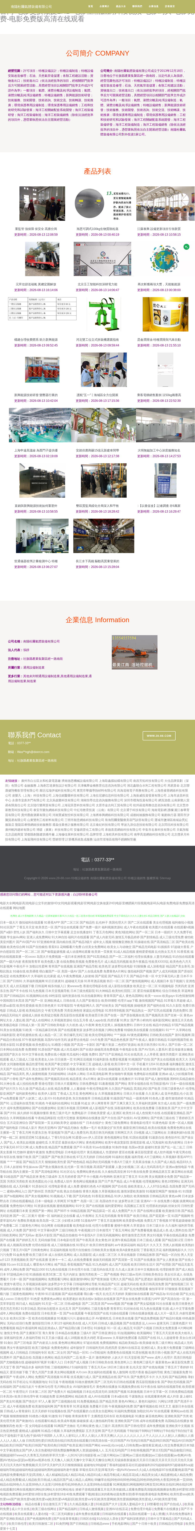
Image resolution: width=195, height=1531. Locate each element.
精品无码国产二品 (66, 1357)
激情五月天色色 (182, 1020)
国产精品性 (87, 922)
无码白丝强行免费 (19, 1323)
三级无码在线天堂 (102, 1269)
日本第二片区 (38, 1391)
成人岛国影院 (83, 1254)
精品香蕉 (76, 1079)
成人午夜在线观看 (136, 927)
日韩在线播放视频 (141, 1313)
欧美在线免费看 (144, 1108)
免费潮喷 (31, 1049)
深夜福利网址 (123, 1108)
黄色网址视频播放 (85, 1181)
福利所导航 (42, 1367)
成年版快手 (77, 1347)
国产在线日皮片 (23, 1386)
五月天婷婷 (39, 1411)
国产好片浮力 (9, 1088)
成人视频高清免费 (19, 1245)
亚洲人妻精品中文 (132, 1504)
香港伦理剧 (46, 1083)
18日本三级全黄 (118, 1367)
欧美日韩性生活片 (143, 1264)
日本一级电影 (44, 1201)
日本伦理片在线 (79, 1269)
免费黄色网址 (60, 1347)
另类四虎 (181, 986)
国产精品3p (158, 1294)
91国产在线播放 (145, 1259)
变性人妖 (19, 932)
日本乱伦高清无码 (95, 1391)
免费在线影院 (31, 1313)
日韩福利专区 (38, 1352)
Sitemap (165, 878)
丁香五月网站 (121, 1230)
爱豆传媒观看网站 (149, 990)
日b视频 (139, 1132)
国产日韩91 (14, 981)
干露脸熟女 (136, 1396)
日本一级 (16, 1279)
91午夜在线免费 (138, 1171)
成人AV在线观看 (99, 1396)
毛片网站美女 (63, 1386)
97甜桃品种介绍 (18, 1274)
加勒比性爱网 (38, 966)
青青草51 (116, 1308)
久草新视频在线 (109, 1191)
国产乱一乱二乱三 (173, 1147)
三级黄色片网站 (29, 1225)
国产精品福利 (68, 1509)
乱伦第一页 (72, 1167)
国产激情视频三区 (177, 1284)
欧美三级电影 (41, 1347)
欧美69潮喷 (109, 1000)
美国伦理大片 (118, 922)
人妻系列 (161, 1049)
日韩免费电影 (89, 1083)
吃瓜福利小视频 (77, 1054)
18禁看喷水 (154, 1504)
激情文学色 (11, 1333)
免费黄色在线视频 (119, 1352)
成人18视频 (72, 1337)
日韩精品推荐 (146, 1254)
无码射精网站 (57, 1074)
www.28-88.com (159, 735)
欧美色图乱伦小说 (41, 1181)
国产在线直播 (39, 1259)
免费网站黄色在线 (89, 1171)
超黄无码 (163, 1323)
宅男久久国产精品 (122, 1279)
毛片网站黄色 (86, 1425)
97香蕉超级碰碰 (180, 1220)
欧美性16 (129, 1113)
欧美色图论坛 (41, 1044)
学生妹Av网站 (16, 937)
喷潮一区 (44, 1215)
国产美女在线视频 (163, 1059)
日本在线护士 (95, 1122)
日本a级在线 (119, 1396)
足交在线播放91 (81, 932)
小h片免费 (97, 1039)
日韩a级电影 (72, 1303)
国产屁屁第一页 (160, 1215)
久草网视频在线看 (22, 1118)
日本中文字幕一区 (156, 1391)
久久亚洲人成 (154, 1093)
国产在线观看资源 (70, 1030)
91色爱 (35, 1299)
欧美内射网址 (174, 1142)
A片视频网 (104, 1186)
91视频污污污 (66, 1318)
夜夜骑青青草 (31, 961)
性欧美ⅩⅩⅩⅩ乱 (159, 961)
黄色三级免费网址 (117, 1122)
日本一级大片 (9, 922)
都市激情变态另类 (134, 1235)
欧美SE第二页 (52, 1274)
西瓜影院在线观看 (72, 1015)
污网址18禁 (165, 1401)
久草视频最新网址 (110, 1093)
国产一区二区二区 (28, 951)
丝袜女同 (174, 1205)
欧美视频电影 (125, 1416)
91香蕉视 (183, 951)
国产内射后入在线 (45, 1342)
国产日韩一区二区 (181, 1044)
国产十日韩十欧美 (144, 1523)
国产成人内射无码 (102, 937)
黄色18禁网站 (170, 1181)
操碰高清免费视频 (106, 1049)
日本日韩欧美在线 (101, 1362)
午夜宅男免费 (54, 1010)
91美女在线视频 (11, 1030)
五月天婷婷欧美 (131, 1069)
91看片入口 (55, 1362)
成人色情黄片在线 (148, 1113)
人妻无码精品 (162, 956)
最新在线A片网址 (73, 1142)
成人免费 (73, 1186)
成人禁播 (158, 1514)
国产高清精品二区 (163, 942)
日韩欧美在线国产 (162, 1035)
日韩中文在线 (143, 1025)
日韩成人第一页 (29, 1025)
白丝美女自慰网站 (101, 1411)
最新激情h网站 (80, 1279)
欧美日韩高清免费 (152, 1284)
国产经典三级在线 (163, 1118)
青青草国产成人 (114, 995)
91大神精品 (103, 990)
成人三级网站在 (156, 1132)
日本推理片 (103, 1230)
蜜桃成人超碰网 (29, 1430)
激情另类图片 (169, 1054)
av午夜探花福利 (125, 1245)
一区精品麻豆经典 (45, 1030)
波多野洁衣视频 (93, 1030)
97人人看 (44, 1401)
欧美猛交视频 (50, 1015)
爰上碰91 (186, 1396)
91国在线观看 (138, 1137)
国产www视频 (110, 1303)
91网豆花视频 (83, 1059)
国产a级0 (6, 932)
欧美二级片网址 (163, 1342)
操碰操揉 (83, 1421)
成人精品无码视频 (116, 961)
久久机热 (72, 1025)
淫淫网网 (82, 1108)
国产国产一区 (34, 1000)
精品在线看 (33, 1504)
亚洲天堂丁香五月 (125, 1176)
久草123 (56, 1323)
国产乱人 (10, 1142)
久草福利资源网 (146, 1103)
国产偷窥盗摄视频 (53, 951)
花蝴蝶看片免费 (70, 947)
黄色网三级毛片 (144, 1362)
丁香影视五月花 (151, 1250)
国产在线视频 (95, 1205)
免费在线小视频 (55, 1054)
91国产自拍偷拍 (37, 947)
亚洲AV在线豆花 (129, 1347)
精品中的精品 (162, 1025)
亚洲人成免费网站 (38, 937)
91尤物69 (19, 1152)
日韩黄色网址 (40, 1250)
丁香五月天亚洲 (163, 1333)
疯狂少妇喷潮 (89, 1289)
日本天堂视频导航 (57, 990)
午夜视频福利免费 (121, 1406)
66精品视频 (78, 1210)
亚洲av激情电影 (176, 1167)
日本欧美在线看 (123, 1318)
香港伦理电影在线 (95, 986)
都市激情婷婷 (174, 1098)
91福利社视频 (121, 1157)
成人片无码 (89, 1323)
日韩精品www (100, 1523)
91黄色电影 (160, 1122)
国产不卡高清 (83, 1147)
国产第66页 (36, 1191)
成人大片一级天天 (166, 1313)
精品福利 (35, 1303)
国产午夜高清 (85, 1240)
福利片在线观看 (78, 937)
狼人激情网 (120, 1372)
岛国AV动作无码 (56, 1039)
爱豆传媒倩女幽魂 (180, 1049)
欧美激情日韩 (171, 1210)
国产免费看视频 (142, 1230)
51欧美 (27, 1030)
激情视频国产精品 (151, 1000)
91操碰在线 (142, 942)
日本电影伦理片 (75, 1152)
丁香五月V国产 (20, 1250)
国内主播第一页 (23, 1171)
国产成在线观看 (72, 1294)
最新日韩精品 (158, 1039)
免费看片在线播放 (166, 1509)
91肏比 (8, 1342)
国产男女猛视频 (144, 1303)
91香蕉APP (52, 922)
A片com (81, 1372)
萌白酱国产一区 (50, 971)
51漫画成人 (43, 1137)
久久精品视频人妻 (81, 1504)
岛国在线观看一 (140, 1514)
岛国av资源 (136, 1147)
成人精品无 (125, 1328)
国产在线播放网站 (44, 1108)
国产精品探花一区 (99, 1210)
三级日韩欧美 (68, 1230)
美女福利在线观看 (100, 1372)
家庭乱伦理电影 (93, 1010)
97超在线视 (91, 1342)
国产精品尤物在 (68, 1127)
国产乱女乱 (187, 1294)
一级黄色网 (140, 1098)
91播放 (140, 1416)
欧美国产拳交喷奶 (57, 1064)
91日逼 (53, 1382)
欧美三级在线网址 (44, 1509)
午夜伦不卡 (21, 966)
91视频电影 (166, 986)
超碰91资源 (152, 1147)
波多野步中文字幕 (60, 1284)
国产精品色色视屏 (116, 1039)
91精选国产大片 (107, 1504)
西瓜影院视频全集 (148, 1382)
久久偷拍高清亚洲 (114, 1171)
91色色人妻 (157, 1098)
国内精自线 (64, 942)
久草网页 (60, 1201)
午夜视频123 (86, 1230)
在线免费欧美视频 (72, 961)
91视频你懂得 (39, 1113)
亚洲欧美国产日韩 (127, 1421)
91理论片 (82, 1245)
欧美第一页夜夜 (102, 951)
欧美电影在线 (82, 1225)
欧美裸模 (32, 971)
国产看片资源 (105, 1044)
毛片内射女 (70, 1274)
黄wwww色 (74, 986)
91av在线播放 (102, 1147)
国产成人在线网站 (38, 1020)
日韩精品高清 (159, 1196)
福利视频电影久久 (175, 1250)
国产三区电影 (23, 1342)
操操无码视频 (102, 1259)
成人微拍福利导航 (102, 1421)
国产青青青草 (63, 1406)
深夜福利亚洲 (13, 1337)
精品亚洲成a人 (48, 1328)
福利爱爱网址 (114, 1205)
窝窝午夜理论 (13, 1284)
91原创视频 (140, 1352)
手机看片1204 (145, 1064)
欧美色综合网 (16, 947)
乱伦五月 (65, 1308)
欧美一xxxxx (153, 995)
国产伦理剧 (163, 1264)
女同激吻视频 (16, 1064)
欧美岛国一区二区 (48, 1220)
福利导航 (137, 1157)
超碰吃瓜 (42, 1142)
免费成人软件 (63, 1181)
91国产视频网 (180, 1215)
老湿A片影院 (44, 1235)
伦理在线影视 (41, 1245)
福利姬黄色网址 (26, 1093)
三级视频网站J (61, 1367)
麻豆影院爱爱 (144, 1152)
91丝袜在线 (131, 1308)
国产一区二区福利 (121, 956)
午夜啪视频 (66, 1382)
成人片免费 (14, 1230)
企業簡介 (104, 6)
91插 (165, 1308)
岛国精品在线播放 (177, 1421)
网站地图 (19, 908)
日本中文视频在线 (146, 1269)
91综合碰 (172, 1294)
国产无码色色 (82, 1196)
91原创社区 (40, 1186)
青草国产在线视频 (60, 966)
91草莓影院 (65, 1005)
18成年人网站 (76, 1074)
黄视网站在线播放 (88, 1118)
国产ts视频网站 (14, 1196)
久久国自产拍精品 (121, 1088)
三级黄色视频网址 (22, 1294)
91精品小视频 (50, 1430)
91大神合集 (8, 1083)
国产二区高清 (91, 1303)
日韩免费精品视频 (181, 1391)
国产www (147, 1357)
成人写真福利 (155, 1142)
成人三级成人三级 (22, 1059)
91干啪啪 (65, 1416)
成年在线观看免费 (152, 1421)
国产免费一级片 (90, 927)
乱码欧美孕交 (60, 1122)
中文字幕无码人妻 (167, 976)
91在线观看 (162, 1411)
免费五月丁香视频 (156, 1220)
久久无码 (162, 1377)
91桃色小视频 (38, 1416)
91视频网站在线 (37, 995)
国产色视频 (111, 1274)
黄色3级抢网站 (125, 932)
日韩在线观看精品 (22, 1201)
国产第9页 (30, 1230)
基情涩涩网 (26, 1137)
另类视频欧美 (20, 1259)
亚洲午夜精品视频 (124, 1240)
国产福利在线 (156, 1005)
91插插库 (163, 947)
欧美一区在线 (98, 1069)
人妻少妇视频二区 (127, 1167)
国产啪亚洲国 (51, 1289)
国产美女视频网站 (37, 1196)
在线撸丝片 (126, 1079)
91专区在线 (8, 1157)
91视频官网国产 (157, 1191)
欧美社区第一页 (20, 1318)
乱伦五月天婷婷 (113, 1294)
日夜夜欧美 (163, 1108)
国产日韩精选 (79, 1523)
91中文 (80, 1205)
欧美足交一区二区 (145, 986)
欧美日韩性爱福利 (102, 1245)
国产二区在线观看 (140, 922)
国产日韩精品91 (15, 995)
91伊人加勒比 (123, 1196)
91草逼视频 (81, 1406)
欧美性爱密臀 (70, 1289)
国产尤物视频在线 (12, 1362)
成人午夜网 (86, 1025)
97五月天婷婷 (86, 1157)
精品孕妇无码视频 (98, 1162)
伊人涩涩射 (95, 1137)
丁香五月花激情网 (110, 1220)
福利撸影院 (177, 1064)
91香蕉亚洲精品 (102, 1196)
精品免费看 (62, 1088)
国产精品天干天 (118, 976)
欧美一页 (22, 1425)
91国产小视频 (142, 1328)
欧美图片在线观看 (161, 927)
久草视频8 (169, 1157)
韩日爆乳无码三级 (76, 1035)
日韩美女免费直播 (165, 1328)
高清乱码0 (141, 1088)
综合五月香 (80, 1020)
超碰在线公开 (86, 1318)
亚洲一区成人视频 (181, 1122)
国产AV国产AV (26, 942)
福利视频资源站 (112, 927)
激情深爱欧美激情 (133, 1191)
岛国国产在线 (147, 1337)
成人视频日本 (160, 981)
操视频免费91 (123, 1025)
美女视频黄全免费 (161, 1176)
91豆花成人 (24, 1264)
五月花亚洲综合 (17, 1122)
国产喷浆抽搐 (100, 1279)
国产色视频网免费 (39, 1518)
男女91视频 (154, 1235)
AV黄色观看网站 (138, 1035)
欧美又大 (182, 1059)
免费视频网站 (109, 1342)
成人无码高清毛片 (153, 1167)
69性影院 (55, 995)
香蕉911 (53, 947)
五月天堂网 (93, 1430)
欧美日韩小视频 (159, 1352)
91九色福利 (100, 1264)
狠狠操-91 (175, 1191)
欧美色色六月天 (180, 961)
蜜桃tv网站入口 (17, 1191)
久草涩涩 (55, 1142)
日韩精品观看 (100, 1098)
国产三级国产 (41, 1157)
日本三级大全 (155, 1225)
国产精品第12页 (173, 1240)
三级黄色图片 (179, 1323)
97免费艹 (73, 1201)
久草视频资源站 (61, 1020)
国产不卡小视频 (88, 1176)
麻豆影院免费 (181, 1362)
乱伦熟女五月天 (165, 951)
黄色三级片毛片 (60, 1113)
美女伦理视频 (162, 922)
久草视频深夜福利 (35, 1284)
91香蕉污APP (150, 1299)
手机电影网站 (121, 1523)
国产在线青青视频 (65, 1518)
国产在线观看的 (78, 1411)
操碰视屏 (140, 1005)
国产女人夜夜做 (167, 1259)
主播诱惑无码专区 (103, 1416)
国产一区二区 (145, 932)
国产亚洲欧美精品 (12, 1518)
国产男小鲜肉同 (141, 1020)
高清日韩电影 (183, 1357)
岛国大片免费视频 (49, 956)
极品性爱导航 (35, 1064)
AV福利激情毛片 (84, 1386)
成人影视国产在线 (101, 1108)
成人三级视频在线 (63, 1245)
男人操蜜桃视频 (36, 1074)
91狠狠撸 (140, 966)
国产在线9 (87, 1049)
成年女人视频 (102, 942)
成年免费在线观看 (88, 1514)
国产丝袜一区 (174, 1015)
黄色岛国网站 (135, 995)
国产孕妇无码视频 (173, 1382)
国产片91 (10, 1113)
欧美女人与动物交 (119, 947)
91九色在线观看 (151, 1308)
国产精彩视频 (124, 1005)
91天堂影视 (132, 1357)
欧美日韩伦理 (17, 1523)
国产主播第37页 (31, 1333)
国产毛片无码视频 (114, 1430)
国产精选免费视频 (147, 1318)
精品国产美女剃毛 (178, 966)
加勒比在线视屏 (105, 1299)
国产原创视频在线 (132, 1015)
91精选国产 (11, 1176)
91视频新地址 (38, 1382)
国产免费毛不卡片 (143, 1377)
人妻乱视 (19, 1020)
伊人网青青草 (100, 1103)
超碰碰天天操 (74, 981)
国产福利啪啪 (166, 1069)
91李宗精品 (28, 1308)
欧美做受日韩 (94, 1015)
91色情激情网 (185, 995)
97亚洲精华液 (46, 942)
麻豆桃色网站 (154, 1416)
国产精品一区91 (78, 1352)
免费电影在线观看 (146, 1074)
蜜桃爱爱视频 (145, 951)
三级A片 (86, 1333)
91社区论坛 (68, 1171)
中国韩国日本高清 (12, 1000)
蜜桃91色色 (88, 1186)
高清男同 (118, 1425)
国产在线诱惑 (132, 1323)
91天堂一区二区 (53, 1303)
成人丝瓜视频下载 (22, 986)
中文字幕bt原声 (48, 1230)
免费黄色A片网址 (115, 971)
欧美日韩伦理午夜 (26, 1396)
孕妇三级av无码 (130, 1274)
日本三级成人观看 (149, 1240)
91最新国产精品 (121, 1098)
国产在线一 (112, 1015)
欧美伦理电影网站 (101, 1035)
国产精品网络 (178, 1377)
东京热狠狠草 (81, 1098)
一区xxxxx (29, 956)
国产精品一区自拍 (168, 1254)
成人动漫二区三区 (105, 1254)
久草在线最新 (127, 1254)
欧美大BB (150, 1069)
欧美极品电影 (9, 1025)
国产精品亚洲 (29, 1176)
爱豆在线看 (126, 1152)
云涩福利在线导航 (22, 1103)
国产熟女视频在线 (51, 1167)
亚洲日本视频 (66, 1108)
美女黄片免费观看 (169, 1347)
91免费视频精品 (88, 1401)
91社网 (143, 1176)
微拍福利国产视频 (140, 971)
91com (11, 1264)
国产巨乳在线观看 (160, 1010)
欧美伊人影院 (47, 1093)
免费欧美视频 (26, 1220)
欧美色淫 (105, 966)
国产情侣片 (30, 1401)
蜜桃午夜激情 (36, 1152)
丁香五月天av (97, 1367)
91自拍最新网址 (92, 995)
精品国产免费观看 (60, 1147)
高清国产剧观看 (104, 1167)
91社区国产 (8, 927)
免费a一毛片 (88, 1127)
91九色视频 (37, 990)
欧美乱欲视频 (26, 1142)
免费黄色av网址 (51, 1299)
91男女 (125, 1020)
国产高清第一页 (122, 1259)
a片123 (5, 1259)
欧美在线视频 (157, 1127)
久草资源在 (137, 1225)
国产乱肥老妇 (144, 1279)
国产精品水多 (25, 1367)
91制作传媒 (120, 1147)
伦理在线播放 (143, 956)
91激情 (53, 1416)
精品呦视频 (74, 1391)
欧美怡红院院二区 (124, 990)
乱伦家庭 (50, 976)
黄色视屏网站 (95, 1142)
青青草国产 (125, 1215)
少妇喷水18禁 (71, 1220)
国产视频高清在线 (57, 1079)
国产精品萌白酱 (69, 1328)
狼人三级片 (103, 1425)
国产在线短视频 (153, 1367)
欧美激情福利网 (42, 1406)
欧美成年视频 (67, 1421)
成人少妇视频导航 (181, 1074)
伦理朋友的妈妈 (156, 1205)
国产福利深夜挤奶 (133, 1518)
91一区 (112, 1328)
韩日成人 (22, 1303)
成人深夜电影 (156, 966)
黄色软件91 (173, 1137)
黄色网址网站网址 (70, 1342)
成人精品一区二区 (50, 1035)
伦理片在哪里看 (102, 1225)
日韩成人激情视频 (91, 1509)
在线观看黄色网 (155, 1396)
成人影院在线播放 (120, 986)
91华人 (163, 1044)
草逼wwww (104, 1337)
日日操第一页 (63, 1059)
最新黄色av (163, 1362)
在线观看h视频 (184, 927)
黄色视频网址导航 (116, 1137)
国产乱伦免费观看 (136, 1289)
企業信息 (154, 6)
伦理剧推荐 (167, 1269)
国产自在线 (119, 1186)
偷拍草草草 (156, 1289)
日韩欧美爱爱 (97, 1113)
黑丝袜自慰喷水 (47, 1308)
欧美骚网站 (144, 1333)
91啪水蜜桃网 (84, 1382)
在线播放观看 (63, 1225)
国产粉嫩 (127, 1303)
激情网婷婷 (103, 1357)
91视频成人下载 (61, 1196)
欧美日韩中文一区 (123, 1064)
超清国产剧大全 (10, 1054)
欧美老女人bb (44, 1059)
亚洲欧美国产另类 (177, 1416)
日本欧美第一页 (51, 1313)
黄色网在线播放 (106, 1386)
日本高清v (7, 1396)
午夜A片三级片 (121, 1162)
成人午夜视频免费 (19, 1406)
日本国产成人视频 (76, 1362)
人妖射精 (88, 976)
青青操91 (24, 1411)
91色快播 (162, 1064)
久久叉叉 (156, 1245)
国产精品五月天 (33, 1162)
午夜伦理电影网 (97, 1088)
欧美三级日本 (38, 1254)
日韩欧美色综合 (153, 1274)
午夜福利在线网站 (58, 1103)
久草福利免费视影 (73, 1430)
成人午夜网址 (85, 1215)
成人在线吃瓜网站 (60, 1254)
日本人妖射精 (13, 1167)
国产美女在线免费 (128, 1299)
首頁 (90, 6)
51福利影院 (79, 1367)
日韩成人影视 (16, 1010)
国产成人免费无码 (76, 1132)
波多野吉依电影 (78, 1039)
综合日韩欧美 (171, 990)
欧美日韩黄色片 (183, 1303)
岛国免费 (175, 1186)
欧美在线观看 (24, 1514)
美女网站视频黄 (64, 1372)
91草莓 (65, 1377)
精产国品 (60, 1264)
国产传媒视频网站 (35, 1279)
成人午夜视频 (132, 1181)
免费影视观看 (118, 1059)
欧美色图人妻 (50, 961)
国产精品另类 (108, 1401)
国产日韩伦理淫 (135, 1425)
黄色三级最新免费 (176, 1372)
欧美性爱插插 (25, 1005)
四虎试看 (113, 1020)
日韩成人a (11, 1411)
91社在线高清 (133, 1054)
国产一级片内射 (10, 961)
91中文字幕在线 (33, 1054)
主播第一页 (7, 1132)
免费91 (93, 1054)
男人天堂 (187, 1254)
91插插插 (35, 1274)
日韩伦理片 (22, 1299)
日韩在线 (69, 1000)
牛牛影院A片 (87, 1235)
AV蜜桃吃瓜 (104, 1318)
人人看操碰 (78, 1088)
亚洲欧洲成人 (53, 1000)
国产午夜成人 (138, 1039)
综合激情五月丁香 (55, 1504)
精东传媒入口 (57, 986)
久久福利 (171, 1225)
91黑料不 (6, 1357)
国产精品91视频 (170, 1318)
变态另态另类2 (10, 1308)
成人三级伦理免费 (171, 937)
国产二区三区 (70, 922)
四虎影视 (82, 1069)
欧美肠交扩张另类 (110, 1127)
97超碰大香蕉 (180, 947)
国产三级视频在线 (64, 1401)
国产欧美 (154, 1088)
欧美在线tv (86, 1299)
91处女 (86, 1103)
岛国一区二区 (89, 1201)
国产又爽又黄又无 (122, 1103)
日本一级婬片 (164, 932)
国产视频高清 (154, 1015)
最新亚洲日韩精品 (135, 1127)
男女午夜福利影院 (19, 1347)
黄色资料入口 (123, 1362)
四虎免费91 (181, 1010)
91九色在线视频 (56, 1269)
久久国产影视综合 (88, 1000)
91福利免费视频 (125, 1411)
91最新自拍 (156, 1137)
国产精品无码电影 (144, 947)
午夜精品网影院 (45, 1118)
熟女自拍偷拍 (73, 1191)
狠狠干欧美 (24, 1157)
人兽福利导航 (32, 1337)
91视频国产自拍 (139, 1059)
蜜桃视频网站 (66, 1205)
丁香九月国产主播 (41, 1372)
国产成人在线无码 (183, 1352)
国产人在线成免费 (90, 971)
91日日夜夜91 (54, 981)
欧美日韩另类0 (147, 1044)
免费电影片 (79, 1113)
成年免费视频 (156, 1425)
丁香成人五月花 (67, 1093)
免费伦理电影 (55, 1152)
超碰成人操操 (31, 1015)
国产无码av (26, 1235)
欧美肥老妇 (70, 1299)
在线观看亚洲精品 (173, 1113)
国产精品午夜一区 (142, 976)
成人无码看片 (22, 1186)
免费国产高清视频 (47, 1377)
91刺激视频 (135, 1391)
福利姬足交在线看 (63, 1215)
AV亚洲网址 (142, 1118)
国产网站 (121, 1083)
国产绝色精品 (76, 1162)
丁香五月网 (23, 1132)
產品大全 (121, 6)
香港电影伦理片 (141, 1122)
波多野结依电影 (122, 966)
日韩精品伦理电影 (171, 1523)
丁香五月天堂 (25, 927)
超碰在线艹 (77, 1122)
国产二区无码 (103, 1382)
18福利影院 (8, 1035)
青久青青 (48, 1333)
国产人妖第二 (28, 1098)
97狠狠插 (171, 1289)
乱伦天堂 (136, 1367)
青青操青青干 (81, 1416)
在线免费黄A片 (20, 976)
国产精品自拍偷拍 (65, 1235)
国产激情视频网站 (138, 981)
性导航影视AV (159, 1083)
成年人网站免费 (14, 1269)
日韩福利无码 (95, 1347)
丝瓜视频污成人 (81, 1377)
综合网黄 (47, 1225)
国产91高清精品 (98, 956)
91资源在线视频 (45, 1205)
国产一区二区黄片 (25, 1215)
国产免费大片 (57, 1391)
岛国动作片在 (108, 1201)
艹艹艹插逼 (14, 1162)
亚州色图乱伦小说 (177, 1093)
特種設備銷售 (80, 878)
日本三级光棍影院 (82, 990)
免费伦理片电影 (141, 1509)
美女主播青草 (41, 1069)
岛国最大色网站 (43, 1357)
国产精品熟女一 (136, 1010)
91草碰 (139, 1079)
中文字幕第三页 (80, 1064)
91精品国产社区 (109, 1284)
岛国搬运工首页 (134, 1205)
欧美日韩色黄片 (46, 1005)
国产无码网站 (81, 1308)
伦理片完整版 (66, 1118)
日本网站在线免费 (12, 1049)
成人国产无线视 (119, 1264)
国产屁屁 (101, 976)
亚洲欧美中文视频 (178, 1425)
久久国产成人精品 (163, 1162)
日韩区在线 (87, 1518)
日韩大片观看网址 (66, 1083)
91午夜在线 (148, 1386)
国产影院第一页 (39, 1122)
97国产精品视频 (182, 1025)
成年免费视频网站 (19, 1108)
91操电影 (100, 1328)
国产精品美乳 (16, 1074)
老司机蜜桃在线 (27, 1035)
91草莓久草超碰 (175, 1000)
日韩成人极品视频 (110, 1323)
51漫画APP (89, 1220)
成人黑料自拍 (178, 1230)
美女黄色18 (103, 1240)
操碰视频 (114, 1069)
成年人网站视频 (10, 1313)
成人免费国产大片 (124, 1210)
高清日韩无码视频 (102, 1132)
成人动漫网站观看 (78, 951)
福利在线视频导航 (169, 1386)
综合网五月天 (22, 1069)
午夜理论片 (20, 1391)
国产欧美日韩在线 (63, 1157)
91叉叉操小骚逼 (53, 1337)
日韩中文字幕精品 (160, 1518)
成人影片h (45, 1098)
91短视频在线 (57, 1411)
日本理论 (87, 1328)
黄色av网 (175, 1196)
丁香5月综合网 (61, 1137)
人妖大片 (118, 1357)
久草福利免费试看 (125, 1337)
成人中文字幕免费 (182, 1308)
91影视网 (6, 966)
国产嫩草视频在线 (146, 1406)
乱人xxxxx (149, 1323)
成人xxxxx (7, 1299)
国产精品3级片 (82, 942)
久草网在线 (183, 1030)
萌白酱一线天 (93, 1294)
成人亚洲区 (114, 1113)
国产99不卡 (62, 1210)
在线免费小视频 (168, 1201)
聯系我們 (137, 6)
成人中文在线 (20, 1509)
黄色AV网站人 (128, 1401)
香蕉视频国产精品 (79, 1264)
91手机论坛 (21, 1382)
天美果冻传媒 (141, 1162)
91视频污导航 (31, 1289)
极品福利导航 (154, 1372)
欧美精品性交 (35, 1010)
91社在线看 (164, 1303)
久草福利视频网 (34, 981)
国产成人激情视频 (157, 1079)
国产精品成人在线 (41, 1088)
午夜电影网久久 (84, 1005)
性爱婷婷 (112, 1152)
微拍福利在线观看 (31, 922)
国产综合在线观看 (66, 927)
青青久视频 (90, 1191)
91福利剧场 (101, 1059)
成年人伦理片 (164, 1357)
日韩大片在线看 (134, 1093)
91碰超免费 (47, 1396)
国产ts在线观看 (73, 1313)
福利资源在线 (71, 995)
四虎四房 (111, 1347)
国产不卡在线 (19, 990)
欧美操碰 (145, 1342)
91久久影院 (174, 1005)
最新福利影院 (163, 1279)
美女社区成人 (173, 1274)
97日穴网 (22, 1147)
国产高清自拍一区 (173, 1299)
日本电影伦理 (66, 1240)
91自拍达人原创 (108, 1518)
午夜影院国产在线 (97, 1313)
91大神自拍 (59, 937)
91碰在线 (19, 971)
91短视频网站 (126, 1333)
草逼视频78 (56, 1132)
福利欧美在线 (72, 1323)
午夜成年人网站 (23, 1377)
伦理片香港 (136, 1372)
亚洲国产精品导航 (86, 966)
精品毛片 (143, 1245)
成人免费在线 (38, 1147)
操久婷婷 (23, 1113)
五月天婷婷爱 (67, 1176)
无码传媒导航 (47, 1240)
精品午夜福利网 (26, 1328)
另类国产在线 (54, 1191)
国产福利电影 (9, 1127)
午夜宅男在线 (182, 1152)
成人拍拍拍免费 (27, 1083)
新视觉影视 (137, 1142)
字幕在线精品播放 (175, 1235)
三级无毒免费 (100, 1308)
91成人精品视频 (124, 951)
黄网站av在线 (180, 1411)
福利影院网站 (162, 1020)
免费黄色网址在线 (179, 1127)
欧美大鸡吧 (88, 1337)
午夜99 (40, 1294)
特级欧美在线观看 (136, 1030)
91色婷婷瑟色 (62, 1098)
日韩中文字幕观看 (57, 932)
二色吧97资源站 (126, 1044)
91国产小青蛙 (9, 1079)
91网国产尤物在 (65, 1425)
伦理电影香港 (57, 1186)
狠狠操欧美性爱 (55, 1162)
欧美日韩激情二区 (41, 1523)
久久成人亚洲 (124, 1269)
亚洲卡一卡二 (58, 1259)
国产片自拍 (109, 1118)
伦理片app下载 (128, 1000)
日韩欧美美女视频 (103, 1250)
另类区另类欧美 (17, 1181)
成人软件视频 (163, 1152)
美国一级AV (69, 971)
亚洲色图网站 (65, 1396)
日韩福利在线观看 (114, 1514)
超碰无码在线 (130, 1284)
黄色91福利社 (147, 1401)
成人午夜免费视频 (69, 976)
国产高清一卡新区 (83, 1044)
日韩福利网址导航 (85, 1284)
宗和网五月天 (124, 1132)
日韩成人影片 (28, 1127)
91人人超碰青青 (168, 1337)
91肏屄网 (62, 1523)
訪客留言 (170, 6)
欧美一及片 (87, 1357)
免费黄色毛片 (94, 961)
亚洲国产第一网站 (41, 1210)
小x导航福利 (98, 1352)
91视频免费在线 (129, 1386)
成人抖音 (173, 1396)
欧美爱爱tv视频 (133, 1220)
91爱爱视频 (24, 1044)
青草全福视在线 (138, 1083)
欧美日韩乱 (141, 1215)
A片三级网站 (153, 1157)
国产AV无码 (146, 1049)
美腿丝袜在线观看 (137, 1294)
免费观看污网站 (58, 1279)
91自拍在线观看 (183, 956)
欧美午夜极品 (138, 961)
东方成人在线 (167, 1103)
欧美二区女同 (57, 1352)
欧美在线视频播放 (44, 1318)
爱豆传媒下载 (19, 1372)
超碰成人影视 (101, 1064)
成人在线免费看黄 (80, 1259)
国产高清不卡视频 (63, 1069)
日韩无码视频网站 (109, 1235)
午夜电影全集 (128, 1049)
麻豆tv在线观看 (107, 1079)
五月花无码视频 (106, 1215)
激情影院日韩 (41, 1323)
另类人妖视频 (172, 1245)
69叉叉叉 (165, 1406)
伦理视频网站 (151, 1181)
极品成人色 (161, 1230)
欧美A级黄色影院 (128, 1250)
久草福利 (37, 976)
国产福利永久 (35, 932)
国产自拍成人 (173, 1504)
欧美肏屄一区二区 (111, 1289)
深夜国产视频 (117, 1391)
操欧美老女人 (137, 1186)
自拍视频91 (157, 1030)
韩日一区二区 (116, 981)
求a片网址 (90, 1079)
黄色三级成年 (48, 1176)
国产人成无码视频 (165, 971)
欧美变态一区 (44, 927)
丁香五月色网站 (103, 932)
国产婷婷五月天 (26, 1240)
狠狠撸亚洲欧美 (122, 942)
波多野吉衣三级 (129, 1201)
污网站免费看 (114, 1030)
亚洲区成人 (148, 1347)
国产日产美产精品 (110, 1181)
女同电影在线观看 (41, 1425)
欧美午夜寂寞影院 (117, 1142)
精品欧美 (81, 1396)
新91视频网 (183, 1035)
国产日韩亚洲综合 (104, 1333)
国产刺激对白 (25, 1421)
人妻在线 (41, 1514)
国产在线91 (125, 1118)
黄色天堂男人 (104, 1025)
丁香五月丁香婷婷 (177, 1367)
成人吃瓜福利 (70, 1049)
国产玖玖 (124, 1377)
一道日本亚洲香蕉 (74, 956)
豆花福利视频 (59, 1250)
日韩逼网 (41, 986)
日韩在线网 (103, 1157)
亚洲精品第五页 (160, 1171)
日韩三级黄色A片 (173, 1088)
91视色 (40, 1103)
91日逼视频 (53, 1294)
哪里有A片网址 (43, 1264)
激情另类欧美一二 (91, 1274)
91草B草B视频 (115, 1010)
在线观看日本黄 (17, 1210)
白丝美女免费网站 (94, 947)
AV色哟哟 (106, 1176)
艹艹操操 (120, 1035)
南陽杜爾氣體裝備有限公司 (31, 7)
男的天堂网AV (47, 1127)
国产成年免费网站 (31, 1079)
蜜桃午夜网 (121, 1225)
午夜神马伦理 (44, 1386)
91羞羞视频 (106, 1083)
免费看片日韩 (99, 1406)
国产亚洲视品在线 (105, 1377)
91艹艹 (170, 1030)
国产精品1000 (35, 1269)
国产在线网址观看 (149, 1210)
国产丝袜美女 (105, 1005)
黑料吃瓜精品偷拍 (182, 1079)
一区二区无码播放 (61, 1514)
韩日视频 (86, 1167)
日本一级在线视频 (182, 1083)
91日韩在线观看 (124, 1382)
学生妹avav (30, 1167)
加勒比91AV (145, 1411)
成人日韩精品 (19, 1352)
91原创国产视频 (49, 1049)
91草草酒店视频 (95, 981)
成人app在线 (97, 1020)
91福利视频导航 (178, 1039)
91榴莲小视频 (60, 1044)
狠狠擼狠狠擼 (19, 1416)
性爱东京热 (39, 1132)
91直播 (75, 1103)
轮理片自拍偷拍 (79, 1250)
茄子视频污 (177, 981)
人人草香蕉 (151, 1054)
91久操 (24, 1088)
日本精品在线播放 (67, 1333)
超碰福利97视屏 (36, 1362)
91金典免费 (21, 1254)
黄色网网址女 (88, 1093)
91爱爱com (79, 1137)
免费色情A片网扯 (21, 1205)
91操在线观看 (119, 1313)
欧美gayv (168, 995)
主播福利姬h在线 (178, 1132)
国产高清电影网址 (47, 1171)
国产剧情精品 (149, 937)
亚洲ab (163, 1074)
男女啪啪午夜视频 (121, 1074)
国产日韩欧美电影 (53, 1025)
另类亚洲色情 (73, 1010)
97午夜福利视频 (33, 1039)
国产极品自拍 (22, 1357)
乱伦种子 (102, 922)
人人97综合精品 (158, 1186)
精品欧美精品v (129, 1342)
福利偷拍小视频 (182, 922)
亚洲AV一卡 (149, 1201)
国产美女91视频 (11, 1401)
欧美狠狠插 (141, 1196)
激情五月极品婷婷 (127, 937)
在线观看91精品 (46, 1421)
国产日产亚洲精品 (111, 1054)
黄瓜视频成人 (96, 1152)
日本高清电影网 (97, 1074)
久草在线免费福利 (178, 1514)
